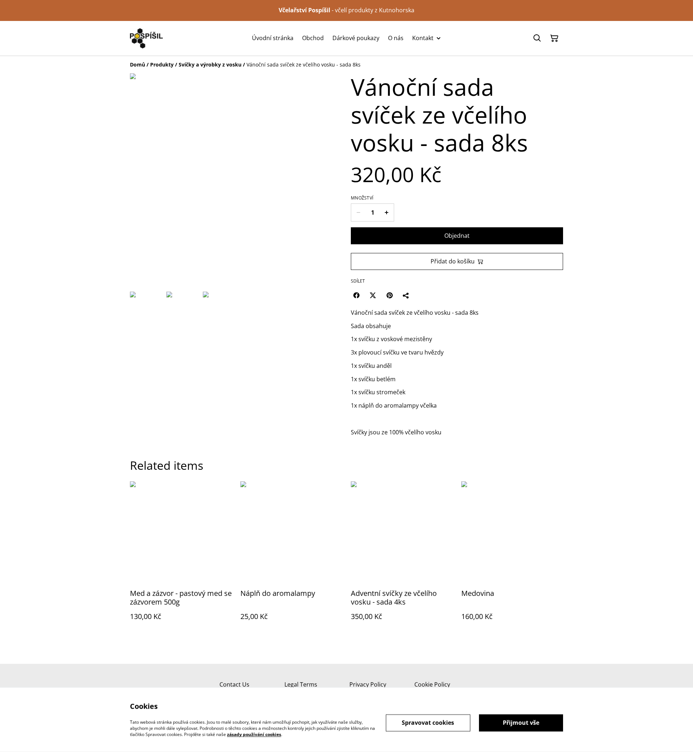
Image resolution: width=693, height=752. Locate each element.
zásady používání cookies (254, 734)
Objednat (457, 236)
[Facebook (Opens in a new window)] (356, 295)
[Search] (537, 38)
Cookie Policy (432, 684)
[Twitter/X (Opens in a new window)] (372, 295)
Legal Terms (300, 684)
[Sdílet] (406, 295)
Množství (362, 198)
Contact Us (234, 684)
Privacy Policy (367, 684)
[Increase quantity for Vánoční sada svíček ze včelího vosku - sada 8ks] (386, 212)
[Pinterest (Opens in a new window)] (389, 295)
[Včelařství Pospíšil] (146, 38)
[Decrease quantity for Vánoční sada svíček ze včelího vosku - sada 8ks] (358, 212)
